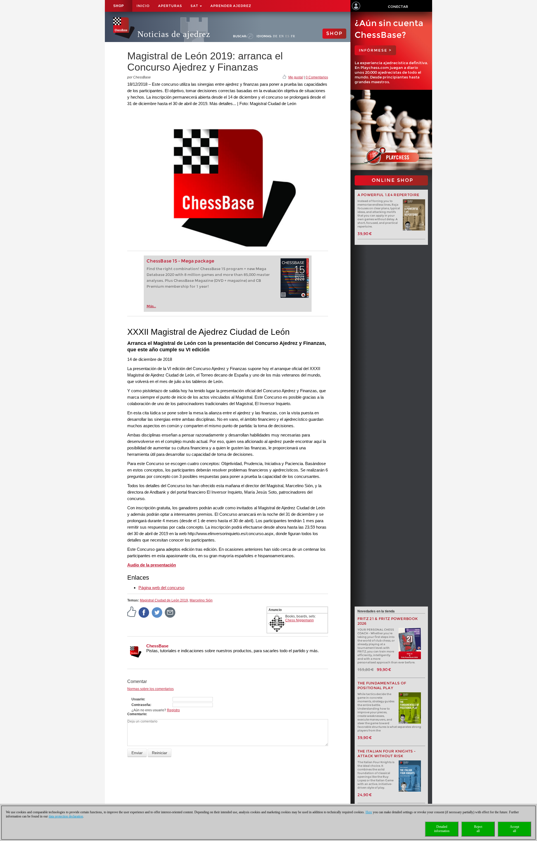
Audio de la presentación (151, 565)
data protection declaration (66, 816)
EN (281, 36)
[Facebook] (144, 612)
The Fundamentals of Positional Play (381, 685)
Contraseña (140, 705)
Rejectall (478, 829)
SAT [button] (194, 6)
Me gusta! (295, 77)
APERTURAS (170, 6)
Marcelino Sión (201, 600)
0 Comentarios (317, 77)
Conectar (398, 6)
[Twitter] (157, 612)
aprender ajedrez (230, 6)
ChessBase (157, 645)
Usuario (137, 699)
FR (293, 36)
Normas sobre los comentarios (150, 689)
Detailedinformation (441, 829)
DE (275, 36)
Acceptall (514, 829)
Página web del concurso (161, 587)
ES (287, 36)
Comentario (136, 714)
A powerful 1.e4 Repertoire (388, 194)
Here (369, 812)
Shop (118, 6)
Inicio (143, 6)
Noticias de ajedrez (173, 34)
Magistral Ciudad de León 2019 (164, 600)
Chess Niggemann (299, 620)
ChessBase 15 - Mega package (180, 261)
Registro (173, 710)
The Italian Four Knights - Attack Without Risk (386, 753)
